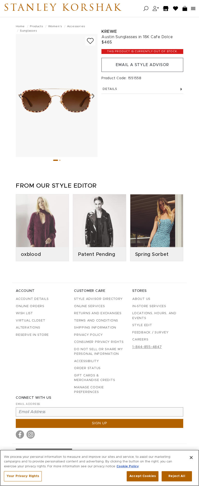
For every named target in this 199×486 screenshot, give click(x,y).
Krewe (109, 31)
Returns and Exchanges (98, 313)
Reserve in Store (32, 335)
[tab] (55, 160)
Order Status (87, 368)
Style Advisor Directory (98, 299)
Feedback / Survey (150, 332)
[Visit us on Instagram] (30, 434)
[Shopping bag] (184, 8)
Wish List (24, 313)
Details (110, 89)
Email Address (28, 404)
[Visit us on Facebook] (20, 434)
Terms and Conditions (96, 320)
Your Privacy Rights (23, 476)
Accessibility (86, 361)
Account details (32, 299)
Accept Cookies (142, 476)
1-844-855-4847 (147, 347)
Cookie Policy (127, 466)
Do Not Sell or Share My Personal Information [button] (98, 352)
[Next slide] (93, 95)
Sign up (99, 423)
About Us (141, 299)
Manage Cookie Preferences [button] (89, 390)
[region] (99, 468)
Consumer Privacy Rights (99, 342)
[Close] (191, 457)
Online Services (89, 306)
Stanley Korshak (63, 8)
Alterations (28, 327)
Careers (140, 339)
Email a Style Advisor (142, 65)
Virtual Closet (30, 320)
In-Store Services (149, 306)
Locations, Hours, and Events (154, 316)
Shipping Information (95, 327)
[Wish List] (176, 8)
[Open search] (146, 8)
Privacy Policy (88, 335)
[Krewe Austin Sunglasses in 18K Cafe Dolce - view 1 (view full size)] (57, 95)
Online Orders (30, 306)
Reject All (176, 476)
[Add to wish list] (90, 40)
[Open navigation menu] (193, 8)
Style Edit (142, 325)
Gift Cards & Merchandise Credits (94, 378)
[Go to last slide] (20, 95)
